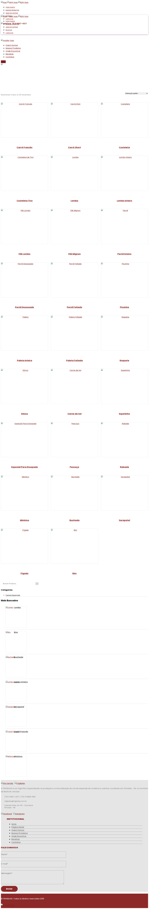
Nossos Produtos (19, 833)
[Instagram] (19, 813)
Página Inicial (17, 827)
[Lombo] (9, 616)
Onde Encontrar (18, 836)
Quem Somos (17, 830)
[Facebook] (6, 813)
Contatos (16, 842)
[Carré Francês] (9, 741)
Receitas (15, 839)
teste (13, 824)
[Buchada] (9, 666)
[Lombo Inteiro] (9, 691)
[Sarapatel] (9, 716)
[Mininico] (9, 765)
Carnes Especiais (13, 595)
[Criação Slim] (7, 905)
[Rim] (9, 641)
